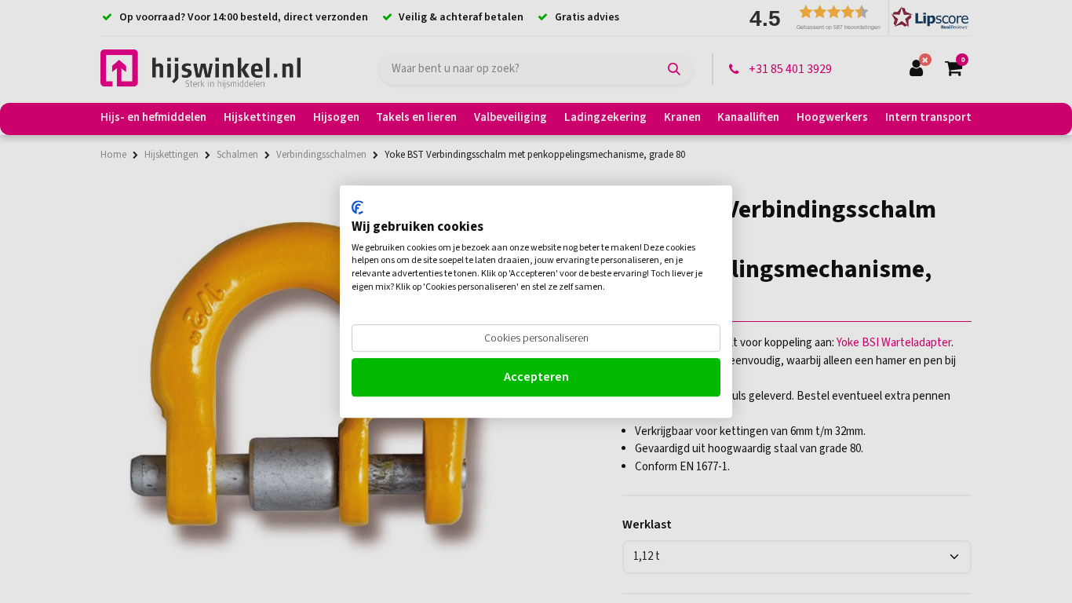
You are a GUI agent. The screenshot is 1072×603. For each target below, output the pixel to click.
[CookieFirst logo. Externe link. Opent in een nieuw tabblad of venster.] (357, 207)
